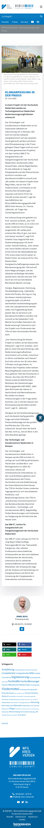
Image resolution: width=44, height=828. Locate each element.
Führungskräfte (32, 689)
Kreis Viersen (14, 702)
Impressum (32, 816)
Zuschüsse (22, 715)
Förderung (23, 689)
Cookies (22, 819)
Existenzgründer (35, 677)
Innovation (19, 696)
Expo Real (5, 681)
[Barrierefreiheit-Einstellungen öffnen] (40, 417)
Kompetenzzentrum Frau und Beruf (29, 699)
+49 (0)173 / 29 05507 (23, 624)
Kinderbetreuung (14, 699)
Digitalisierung (20, 677)
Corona (37, 673)
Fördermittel (10, 689)
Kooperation (6, 702)
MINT (3, 706)
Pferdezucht (5, 709)
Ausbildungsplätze (19, 670)
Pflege (12, 708)
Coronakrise (6, 677)
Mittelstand (9, 706)
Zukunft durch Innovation (9, 715)
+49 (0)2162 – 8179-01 (23, 794)
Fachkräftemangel (29, 681)
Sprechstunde (25, 709)
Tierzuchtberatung (34, 709)
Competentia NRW (25, 673)
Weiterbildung (14, 712)
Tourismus (5, 712)
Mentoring (35, 702)
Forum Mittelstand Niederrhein (16, 685)
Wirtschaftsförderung (27, 712)
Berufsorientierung (31, 670)
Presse (15, 22)
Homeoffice (12, 696)
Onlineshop (26, 706)
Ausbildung (8, 669)
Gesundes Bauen (8, 693)
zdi (36, 711)
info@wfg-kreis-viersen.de (23, 797)
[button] (9, 644)
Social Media (18, 709)
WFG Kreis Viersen (9, 27)
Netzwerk (18, 705)
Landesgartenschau (24, 702)
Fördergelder (35, 685)
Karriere (24, 22)
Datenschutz (20, 816)
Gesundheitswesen (19, 693)
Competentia (8, 673)
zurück (5, 723)
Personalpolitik (34, 705)
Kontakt (5, 22)
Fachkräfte (14, 681)
